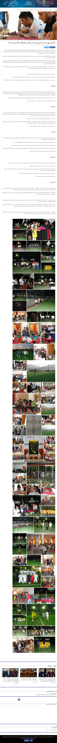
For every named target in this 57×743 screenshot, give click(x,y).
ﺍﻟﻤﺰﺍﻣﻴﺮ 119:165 (53, 693)
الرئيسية (54, 9)
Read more (27, 740)
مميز (38, 44)
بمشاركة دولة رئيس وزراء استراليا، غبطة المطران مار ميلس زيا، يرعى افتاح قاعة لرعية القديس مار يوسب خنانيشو (10, 680)
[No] (55, 739)
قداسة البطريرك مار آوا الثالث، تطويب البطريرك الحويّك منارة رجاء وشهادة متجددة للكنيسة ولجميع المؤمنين (47, 680)
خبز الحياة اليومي (51, 691)
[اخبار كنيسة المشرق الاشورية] (28, 4)
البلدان (50, 9)
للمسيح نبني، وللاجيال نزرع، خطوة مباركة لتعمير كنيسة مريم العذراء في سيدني (29, 680)
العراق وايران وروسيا (44, 9)
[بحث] (19, 699)
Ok (31, 740)
